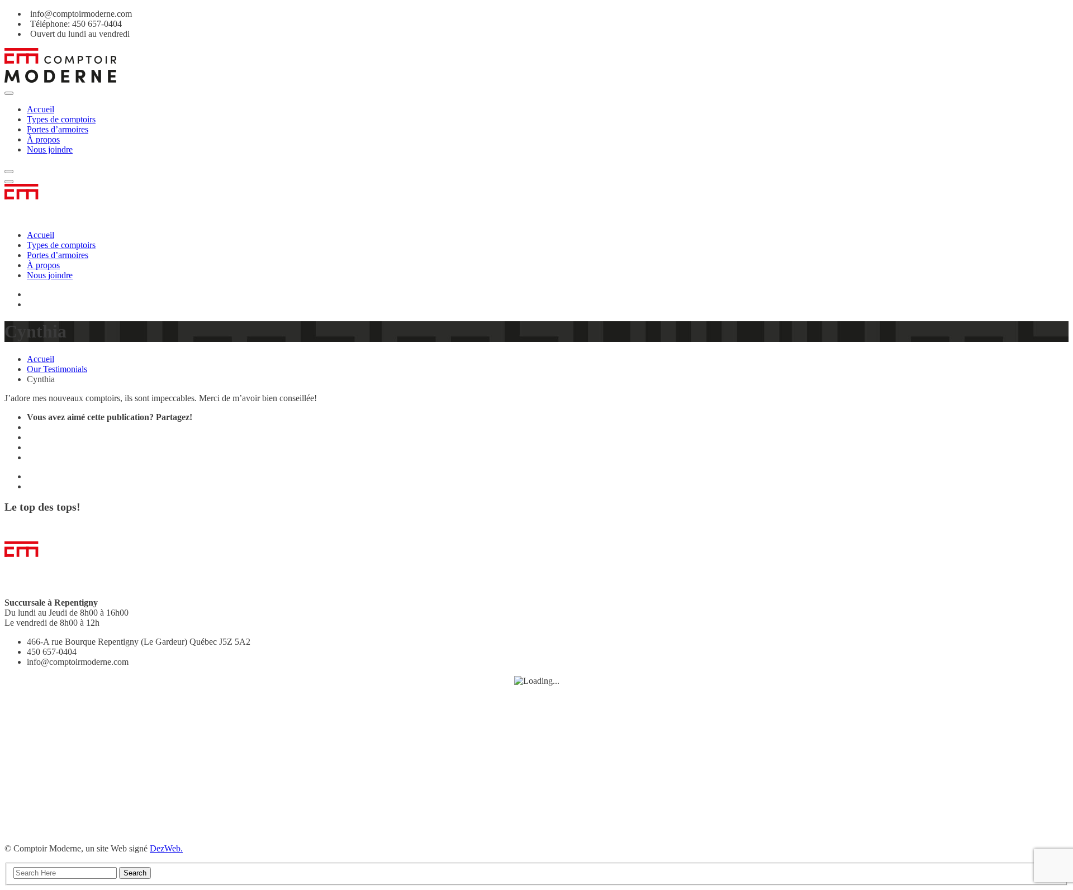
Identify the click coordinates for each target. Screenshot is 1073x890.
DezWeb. (166, 848)
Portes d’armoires (57, 129)
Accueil (40, 109)
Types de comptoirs (61, 119)
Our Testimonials (57, 369)
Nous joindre (50, 149)
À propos (43, 139)
